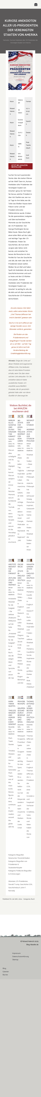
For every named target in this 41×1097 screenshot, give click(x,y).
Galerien (6, 971)
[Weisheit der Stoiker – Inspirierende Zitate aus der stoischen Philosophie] (30, 416)
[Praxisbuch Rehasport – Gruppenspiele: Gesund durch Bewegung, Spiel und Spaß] (21, 697)
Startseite (6, 40)
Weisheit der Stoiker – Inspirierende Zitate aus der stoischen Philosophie (33, 431)
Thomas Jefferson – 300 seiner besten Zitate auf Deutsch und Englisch (31, 712)
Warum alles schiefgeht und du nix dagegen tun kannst (13, 428)
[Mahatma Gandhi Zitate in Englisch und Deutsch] (30, 560)
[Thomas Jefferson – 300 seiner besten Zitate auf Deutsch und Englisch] (30, 697)
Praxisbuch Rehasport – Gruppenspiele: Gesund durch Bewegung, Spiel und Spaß (24, 712)
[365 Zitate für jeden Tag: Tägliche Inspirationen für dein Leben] (21, 416)
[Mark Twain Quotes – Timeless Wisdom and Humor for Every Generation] (11, 697)
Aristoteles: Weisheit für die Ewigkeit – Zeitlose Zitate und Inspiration (13, 575)
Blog (4, 968)
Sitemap (15, 959)
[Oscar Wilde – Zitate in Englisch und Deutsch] (21, 560)
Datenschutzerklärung (20, 956)
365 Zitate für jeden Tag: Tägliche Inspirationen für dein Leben (24, 431)
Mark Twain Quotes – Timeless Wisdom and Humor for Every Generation (13, 713)
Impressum (16, 953)
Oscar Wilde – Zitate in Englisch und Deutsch (22, 572)
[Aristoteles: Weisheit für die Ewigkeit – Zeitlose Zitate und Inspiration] (11, 560)
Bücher (5, 974)
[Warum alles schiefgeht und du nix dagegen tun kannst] (11, 416)
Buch (33, 899)
